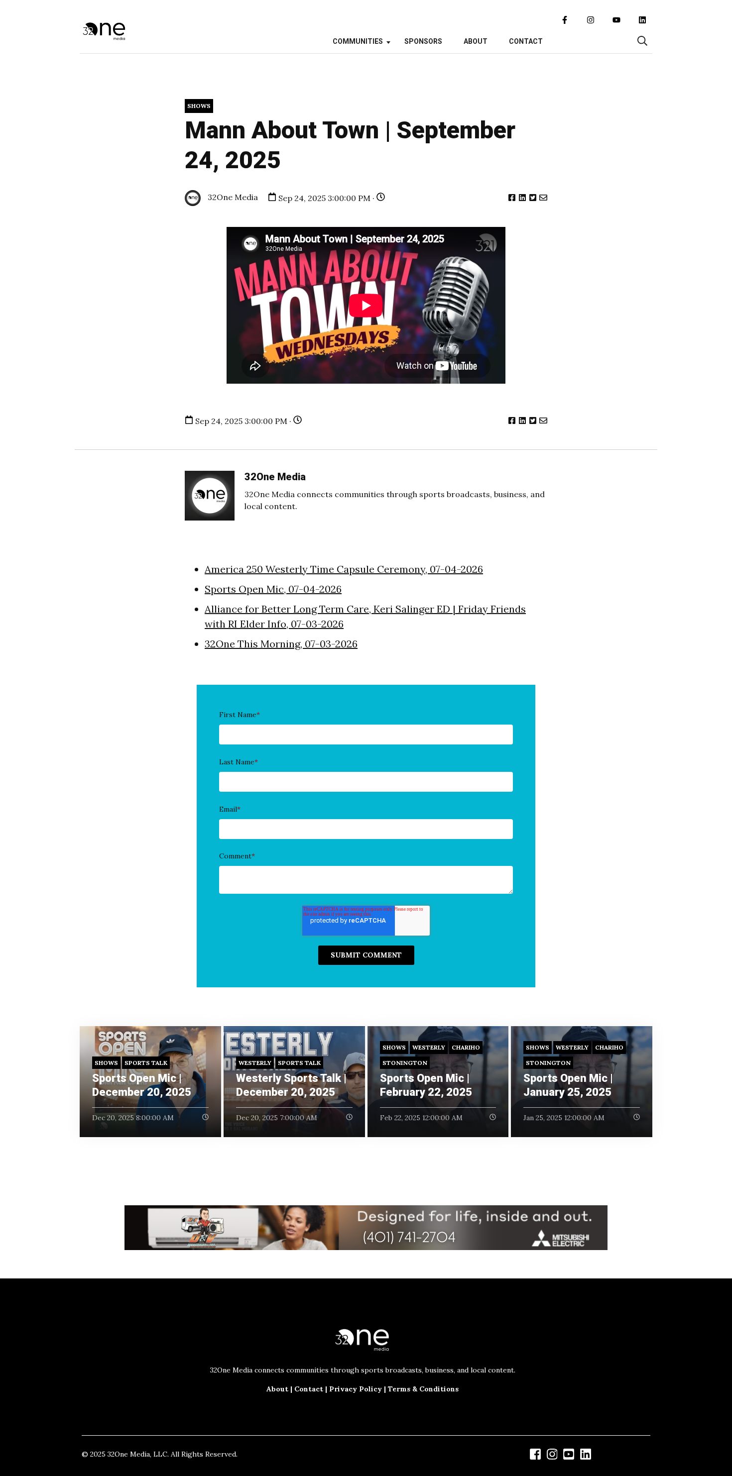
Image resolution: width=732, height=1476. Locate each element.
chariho (466, 1047)
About (476, 41)
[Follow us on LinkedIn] (642, 20)
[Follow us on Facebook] (565, 20)
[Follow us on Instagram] (591, 20)
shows (199, 105)
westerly (255, 1062)
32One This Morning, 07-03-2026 (281, 643)
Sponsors (423, 41)
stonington (404, 1062)
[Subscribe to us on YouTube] (616, 20)
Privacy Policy (355, 1388)
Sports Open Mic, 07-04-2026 (273, 589)
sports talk (145, 1062)
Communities (358, 41)
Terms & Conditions (423, 1388)
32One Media (232, 197)
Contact (526, 41)
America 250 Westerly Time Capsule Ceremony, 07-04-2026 (344, 569)
